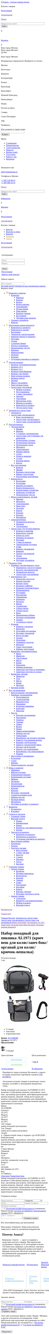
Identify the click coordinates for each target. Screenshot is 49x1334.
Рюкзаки (19, 859)
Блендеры (20, 708)
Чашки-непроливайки (25, 731)
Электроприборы (18, 520)
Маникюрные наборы (25, 615)
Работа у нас (11, 157)
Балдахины (16, 332)
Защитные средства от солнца (29, 672)
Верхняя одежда (18, 819)
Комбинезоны (22, 823)
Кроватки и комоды (17, 293)
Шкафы (19, 429)
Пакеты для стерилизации (27, 749)
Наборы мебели (23, 452)
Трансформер (22, 307)
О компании (11, 143)
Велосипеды (21, 876)
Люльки (14, 380)
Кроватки (15, 295)
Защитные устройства (25, 492)
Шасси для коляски (19, 383)
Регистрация (6, 11)
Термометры (21, 597)
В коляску (15, 811)
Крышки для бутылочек (26, 742)
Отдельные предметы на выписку (30, 839)
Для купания (21, 658)
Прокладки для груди (25, 579)
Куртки (19, 830)
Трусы (18, 862)
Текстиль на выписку (20, 832)
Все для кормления (17, 690)
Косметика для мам (19, 674)
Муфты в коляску (23, 389)
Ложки (19, 724)
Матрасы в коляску (24, 403)
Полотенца (21, 640)
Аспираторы (21, 606)
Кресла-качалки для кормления (24, 693)
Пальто (19, 821)
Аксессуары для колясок (21, 387)
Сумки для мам (22, 853)
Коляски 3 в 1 (17, 369)
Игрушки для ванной (25, 633)
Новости (9, 150)
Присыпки (20, 665)
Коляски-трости (18, 378)
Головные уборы (18, 816)
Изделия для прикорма (25, 715)
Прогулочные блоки (19, 385)
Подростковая (22, 309)
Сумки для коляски (24, 394)
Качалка (19, 300)
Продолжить (6, 1332)
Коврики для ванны (24, 626)
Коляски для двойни (20, 374)
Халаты (19, 638)
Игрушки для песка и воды (27, 894)
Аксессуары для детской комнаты (25, 529)
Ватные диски (22, 583)
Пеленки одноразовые (25, 617)
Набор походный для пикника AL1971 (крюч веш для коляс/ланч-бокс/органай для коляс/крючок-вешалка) (23, 924)
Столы (19, 454)
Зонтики (19, 396)
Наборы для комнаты (25, 549)
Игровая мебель (23, 461)
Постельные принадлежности (21, 325)
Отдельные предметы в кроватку (25, 359)
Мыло (18, 654)
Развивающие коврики (21, 775)
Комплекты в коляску (25, 405)
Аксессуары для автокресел (23, 415)
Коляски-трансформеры (21, 371)
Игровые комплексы (25, 873)
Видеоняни (21, 481)
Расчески (20, 602)
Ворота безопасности (25, 488)
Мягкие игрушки (18, 772)
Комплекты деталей (24, 533)
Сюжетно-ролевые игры (21, 795)
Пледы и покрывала (19, 346)
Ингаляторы (21, 595)
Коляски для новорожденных (23, 365)
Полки (19, 556)
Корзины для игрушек (25, 472)
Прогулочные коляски (20, 376)
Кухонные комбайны (25, 706)
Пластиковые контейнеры (27, 477)
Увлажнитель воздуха (25, 522)
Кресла (19, 463)
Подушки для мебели (25, 560)
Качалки (19, 513)
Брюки (19, 825)
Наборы (14, 763)
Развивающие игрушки (21, 777)
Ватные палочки (23, 581)
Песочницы (21, 885)
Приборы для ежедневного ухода (25, 565)
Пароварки (21, 704)
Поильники (21, 717)
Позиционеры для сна (20, 348)
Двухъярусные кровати (26, 318)
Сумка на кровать (23, 542)
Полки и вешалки (23, 456)
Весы (18, 613)
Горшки (19, 620)
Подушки (15, 339)
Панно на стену (23, 535)
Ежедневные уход (18, 577)
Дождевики (21, 399)
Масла (18, 660)
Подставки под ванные (26, 631)
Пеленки (15, 355)
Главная (4, 918)
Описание (5, 1176)
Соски (13, 761)
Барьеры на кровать (24, 486)
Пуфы (18, 547)
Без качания (21, 316)
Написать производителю (14, 1265)
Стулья (19, 458)
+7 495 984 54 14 (8, 183)
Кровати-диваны (23, 313)
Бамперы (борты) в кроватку (23, 337)
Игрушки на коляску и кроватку (25, 804)
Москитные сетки (23, 401)
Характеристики (17, 1176)
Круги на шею (22, 635)
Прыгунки (20, 506)
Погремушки (16, 784)
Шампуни (20, 656)
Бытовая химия (17, 688)
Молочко (20, 685)
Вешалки (20, 551)
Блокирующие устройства (27, 490)
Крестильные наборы (20, 841)
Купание (14, 624)
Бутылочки (16, 758)
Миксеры (20, 711)
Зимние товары (17, 896)
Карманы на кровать (25, 538)
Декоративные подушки (26, 544)
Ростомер (20, 540)
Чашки (19, 729)
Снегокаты (21, 898)
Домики (19, 880)
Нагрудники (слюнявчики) (22, 756)
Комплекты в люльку (20, 330)
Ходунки (20, 508)
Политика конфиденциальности (14, 1279)
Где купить (10, 154)
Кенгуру (19, 855)
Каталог (11, 918)
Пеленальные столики (25, 440)
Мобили (14, 779)
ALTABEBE (13, 1038)
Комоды (14, 322)
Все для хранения (18, 465)
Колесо (19, 302)
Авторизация (6, 15)
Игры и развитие (16, 768)
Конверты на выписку (25, 834)
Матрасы (15, 350)
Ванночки (20, 629)
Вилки (19, 727)
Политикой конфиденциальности (20, 1208)
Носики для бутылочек (26, 747)
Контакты (10, 159)
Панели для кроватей (25, 553)
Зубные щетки (22, 608)
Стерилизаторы (22, 699)
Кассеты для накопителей (27, 570)
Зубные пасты (22, 611)
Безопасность (16, 479)
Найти (4, 26)
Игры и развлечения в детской (24, 497)
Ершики (19, 754)
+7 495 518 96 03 (8, 180)
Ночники (20, 524)
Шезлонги (20, 447)
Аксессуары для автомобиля (28, 422)
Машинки (15, 770)
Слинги (19, 857)
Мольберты (21, 517)
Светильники (22, 526)
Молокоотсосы (22, 702)
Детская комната (16, 424)
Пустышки (20, 592)
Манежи (19, 431)
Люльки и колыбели (19, 320)
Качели (19, 510)
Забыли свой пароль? (10, 274)
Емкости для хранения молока (29, 740)
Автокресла (16, 413)
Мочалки (20, 645)
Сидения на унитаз (24, 622)
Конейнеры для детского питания (30, 738)
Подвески (15, 781)
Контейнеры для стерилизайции (30, 751)
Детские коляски (16, 362)
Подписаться (32, 1265)
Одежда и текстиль (17, 814)
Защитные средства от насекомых (30, 669)
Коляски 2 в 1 (17, 367)
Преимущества (12, 145)
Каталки (19, 515)
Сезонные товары (16, 867)
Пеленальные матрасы (25, 443)
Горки (18, 882)
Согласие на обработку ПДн (33, 1279)
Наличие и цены (13, 232)
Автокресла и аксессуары (20, 410)
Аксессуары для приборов (27, 574)
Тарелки (19, 722)
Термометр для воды (25, 642)
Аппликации (21, 558)
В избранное (37, 1069)
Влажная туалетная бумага (27, 588)
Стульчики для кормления (27, 434)
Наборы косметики (24, 667)
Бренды (9, 229)
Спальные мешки (18, 343)
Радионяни (21, 483)
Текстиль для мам (18, 848)
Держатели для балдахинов (22, 334)
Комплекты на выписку (26, 837)
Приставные (21, 311)
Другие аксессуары (24, 408)
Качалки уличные (23, 892)
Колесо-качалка (22, 304)
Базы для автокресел (25, 417)
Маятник (20, 298)
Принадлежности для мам (22, 765)
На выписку (16, 809)
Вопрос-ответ (12, 152)
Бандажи (20, 864)
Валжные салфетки (24, 586)
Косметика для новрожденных (24, 651)
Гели (18, 679)
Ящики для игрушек (25, 474)
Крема (18, 663)
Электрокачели (22, 449)
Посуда (14, 713)
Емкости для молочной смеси (28, 745)
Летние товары (17, 869)
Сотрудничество (13, 148)
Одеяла (14, 341)
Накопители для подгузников (28, 568)
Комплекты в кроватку (21, 327)
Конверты (13, 807)
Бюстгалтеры (21, 850)
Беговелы (20, 871)
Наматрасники (17, 352)
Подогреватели (22, 697)
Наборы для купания (25, 649)
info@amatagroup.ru (9, 172)
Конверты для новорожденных (29, 828)
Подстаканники (23, 392)
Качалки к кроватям (24, 531)
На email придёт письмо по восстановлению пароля (23, 286)
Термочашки (21, 736)
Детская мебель (17, 427)
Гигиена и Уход (15, 563)
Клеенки (14, 357)
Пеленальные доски (24, 445)
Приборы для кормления (21, 695)
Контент (9, 234)
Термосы (20, 720)
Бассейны (20, 887)
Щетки (19, 604)
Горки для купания (24, 647)
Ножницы (20, 599)
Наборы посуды (23, 733)
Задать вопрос (7, 1069)
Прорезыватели (22, 590)
